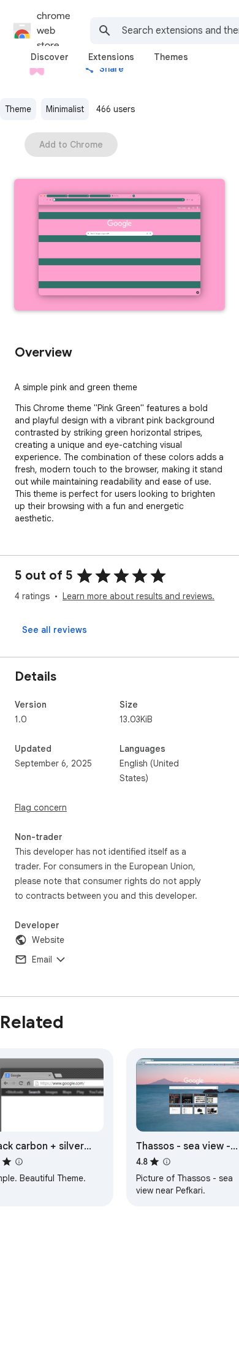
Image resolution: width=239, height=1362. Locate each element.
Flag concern (41, 807)
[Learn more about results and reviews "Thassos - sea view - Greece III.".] (166, 1161)
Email (42, 959)
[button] (119, 246)
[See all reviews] (54, 630)
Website (48, 939)
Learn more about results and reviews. (138, 596)
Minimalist (65, 109)
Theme (18, 109)
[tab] (49, 57)
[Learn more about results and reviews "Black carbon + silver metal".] (19, 1161)
